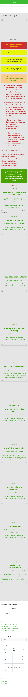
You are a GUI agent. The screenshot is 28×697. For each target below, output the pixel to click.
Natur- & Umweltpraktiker (7, 630)
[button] (14, 689)
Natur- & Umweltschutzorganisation (10, 624)
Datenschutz (4, 683)
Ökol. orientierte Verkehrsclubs (9, 626)
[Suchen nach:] (14, 639)
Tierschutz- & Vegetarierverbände (9, 628)
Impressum (4, 681)
